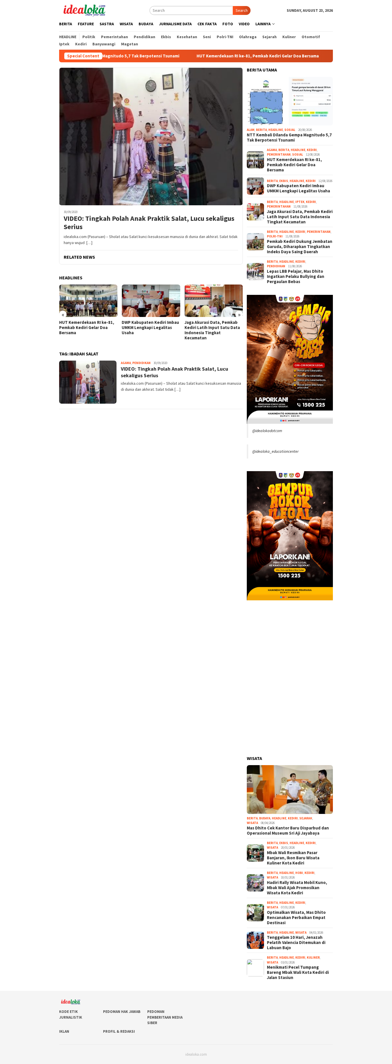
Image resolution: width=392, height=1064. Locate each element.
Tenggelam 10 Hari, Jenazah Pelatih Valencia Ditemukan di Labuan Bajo (296, 942)
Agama (126, 363)
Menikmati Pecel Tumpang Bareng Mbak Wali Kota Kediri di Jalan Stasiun (298, 972)
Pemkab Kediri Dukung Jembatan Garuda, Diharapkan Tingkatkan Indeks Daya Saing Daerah (210, 330)
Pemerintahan (279, 154)
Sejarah (305, 818)
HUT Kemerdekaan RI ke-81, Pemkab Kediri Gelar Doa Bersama (220, 56)
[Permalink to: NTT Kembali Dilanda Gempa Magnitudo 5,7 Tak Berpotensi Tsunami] (290, 101)
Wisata (252, 823)
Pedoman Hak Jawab (121, 1011)
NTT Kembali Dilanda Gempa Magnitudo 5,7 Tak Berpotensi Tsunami (289, 137)
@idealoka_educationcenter (275, 451)
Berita (261, 130)
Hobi (299, 873)
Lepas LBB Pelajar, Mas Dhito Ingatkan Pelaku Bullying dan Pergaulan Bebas (295, 276)
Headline (275, 130)
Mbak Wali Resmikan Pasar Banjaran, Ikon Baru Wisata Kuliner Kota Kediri (293, 858)
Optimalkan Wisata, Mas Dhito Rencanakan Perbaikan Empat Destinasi (296, 917)
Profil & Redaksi (119, 1031)
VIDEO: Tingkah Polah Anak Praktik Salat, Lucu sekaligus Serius (149, 222)
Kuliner (313, 957)
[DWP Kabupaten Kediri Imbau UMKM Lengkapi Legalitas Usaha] (88, 301)
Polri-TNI (275, 236)
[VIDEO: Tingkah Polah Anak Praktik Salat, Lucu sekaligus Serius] (151, 136)
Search (242, 10)
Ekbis (283, 181)
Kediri (312, 150)
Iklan (64, 1031)
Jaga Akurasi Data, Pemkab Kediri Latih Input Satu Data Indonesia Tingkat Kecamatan (149, 330)
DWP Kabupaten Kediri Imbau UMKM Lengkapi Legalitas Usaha (88, 327)
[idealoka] (84, 9)
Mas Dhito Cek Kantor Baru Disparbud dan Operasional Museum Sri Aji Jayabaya (288, 830)
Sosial (289, 130)
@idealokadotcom (267, 430)
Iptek (299, 202)
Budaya (264, 818)
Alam (251, 130)
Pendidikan (141, 363)
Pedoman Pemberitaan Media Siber (165, 1017)
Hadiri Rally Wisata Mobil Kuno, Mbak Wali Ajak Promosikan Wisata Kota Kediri (297, 887)
